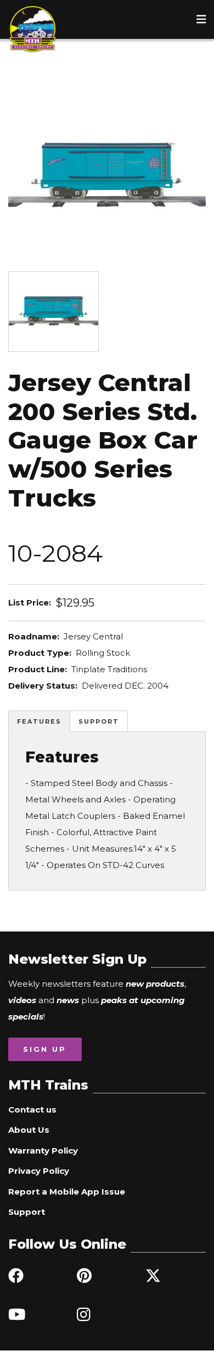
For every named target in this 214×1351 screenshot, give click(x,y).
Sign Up (44, 1049)
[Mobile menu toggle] (201, 19)
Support (98, 721)
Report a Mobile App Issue (66, 1191)
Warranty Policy (43, 1150)
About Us (28, 1130)
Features (39, 721)
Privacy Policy (38, 1171)
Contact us (32, 1109)
